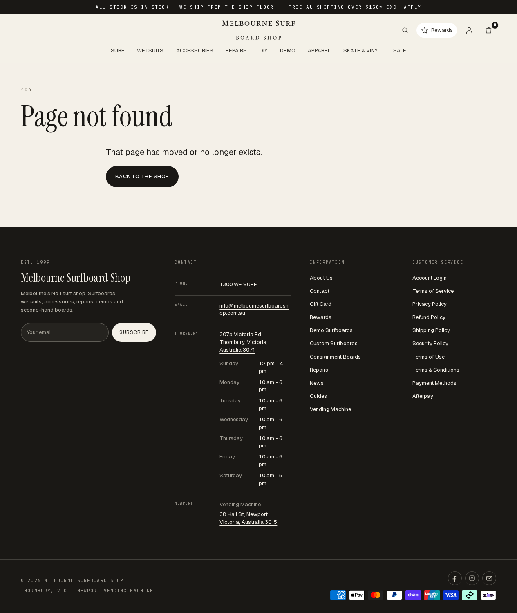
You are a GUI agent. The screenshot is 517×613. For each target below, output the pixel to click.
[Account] (469, 30)
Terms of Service (433, 290)
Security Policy (430, 343)
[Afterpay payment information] (469, 595)
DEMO (287, 50)
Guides (318, 396)
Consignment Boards (335, 356)
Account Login (429, 277)
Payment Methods (434, 382)
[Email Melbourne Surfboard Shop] (489, 578)
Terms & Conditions (435, 369)
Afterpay (422, 396)
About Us (321, 277)
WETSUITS (150, 50)
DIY (263, 50)
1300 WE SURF (238, 284)
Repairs (319, 369)
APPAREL (319, 50)
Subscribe (133, 332)
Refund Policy (428, 317)
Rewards (320, 317)
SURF (117, 50)
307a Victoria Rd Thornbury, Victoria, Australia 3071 (243, 342)
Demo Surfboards (331, 330)
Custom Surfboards (334, 343)
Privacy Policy (429, 304)
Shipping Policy (431, 330)
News (317, 382)
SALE (399, 50)
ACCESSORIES (194, 50)
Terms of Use (428, 356)
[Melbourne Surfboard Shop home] (258, 30)
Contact (319, 290)
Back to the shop (142, 176)
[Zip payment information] (488, 595)
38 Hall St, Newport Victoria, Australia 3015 (248, 518)
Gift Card (320, 304)
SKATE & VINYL (361, 50)
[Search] (405, 30)
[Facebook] (455, 578)
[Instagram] (472, 578)
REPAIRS (236, 50)
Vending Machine (330, 409)
